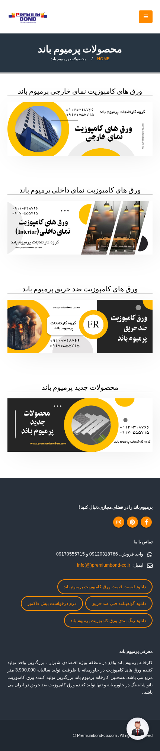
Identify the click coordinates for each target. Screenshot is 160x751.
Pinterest (132, 522)
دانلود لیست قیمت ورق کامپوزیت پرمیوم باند (105, 586)
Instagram (118, 522)
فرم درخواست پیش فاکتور (52, 603)
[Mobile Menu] (146, 16)
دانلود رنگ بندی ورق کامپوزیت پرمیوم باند (108, 620)
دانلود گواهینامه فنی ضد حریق (119, 603)
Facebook (146, 522)
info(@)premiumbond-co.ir (103, 565)
